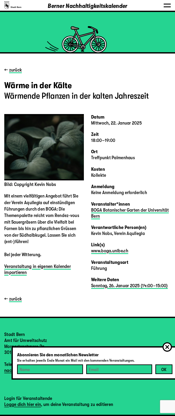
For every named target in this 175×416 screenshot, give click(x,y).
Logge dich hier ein (22, 404)
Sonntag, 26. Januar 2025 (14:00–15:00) (129, 285)
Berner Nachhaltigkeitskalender (87, 6)
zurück (15, 70)
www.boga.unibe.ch (109, 250)
